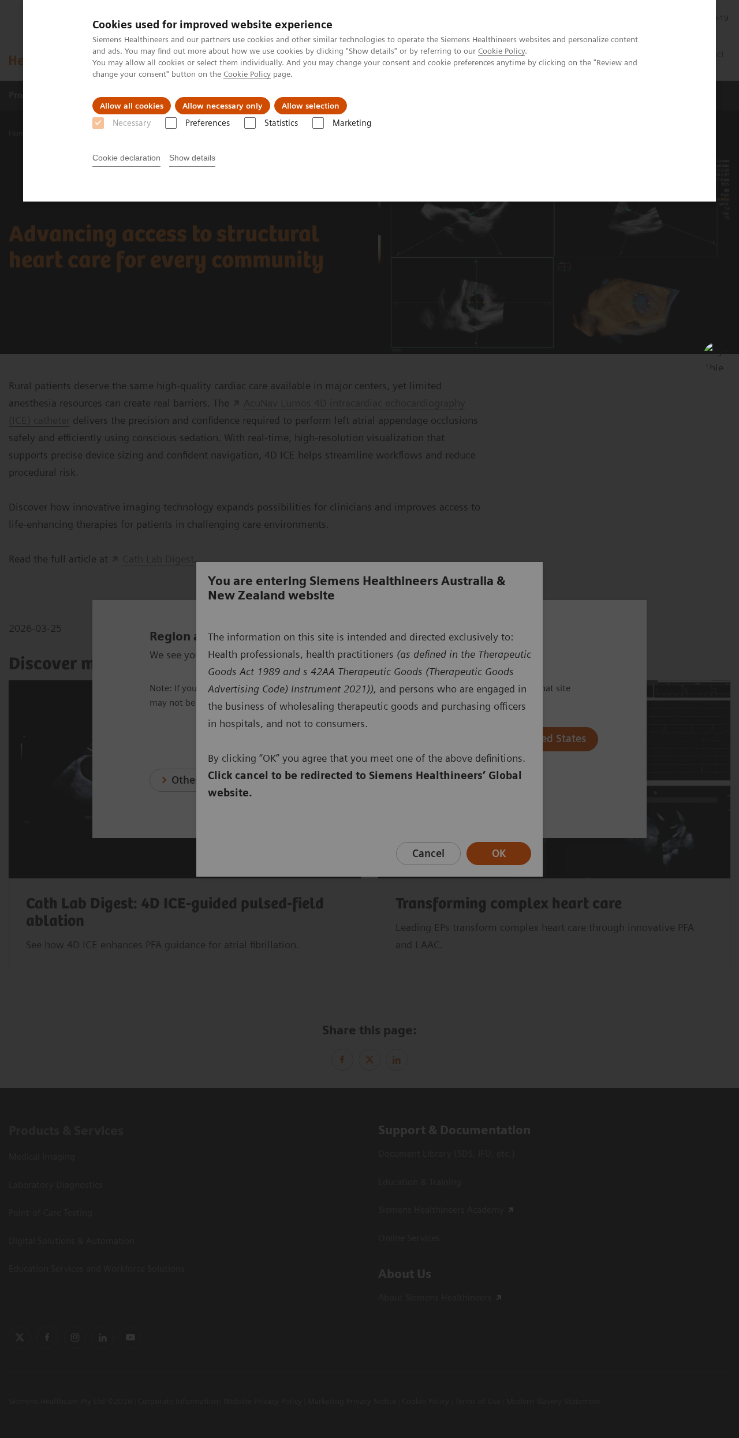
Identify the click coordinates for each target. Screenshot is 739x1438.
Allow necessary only (222, 105)
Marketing (352, 123)
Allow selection (310, 105)
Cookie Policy (501, 50)
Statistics (281, 123)
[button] (717, 356)
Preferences (207, 123)
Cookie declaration (126, 157)
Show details (192, 157)
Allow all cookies (131, 105)
